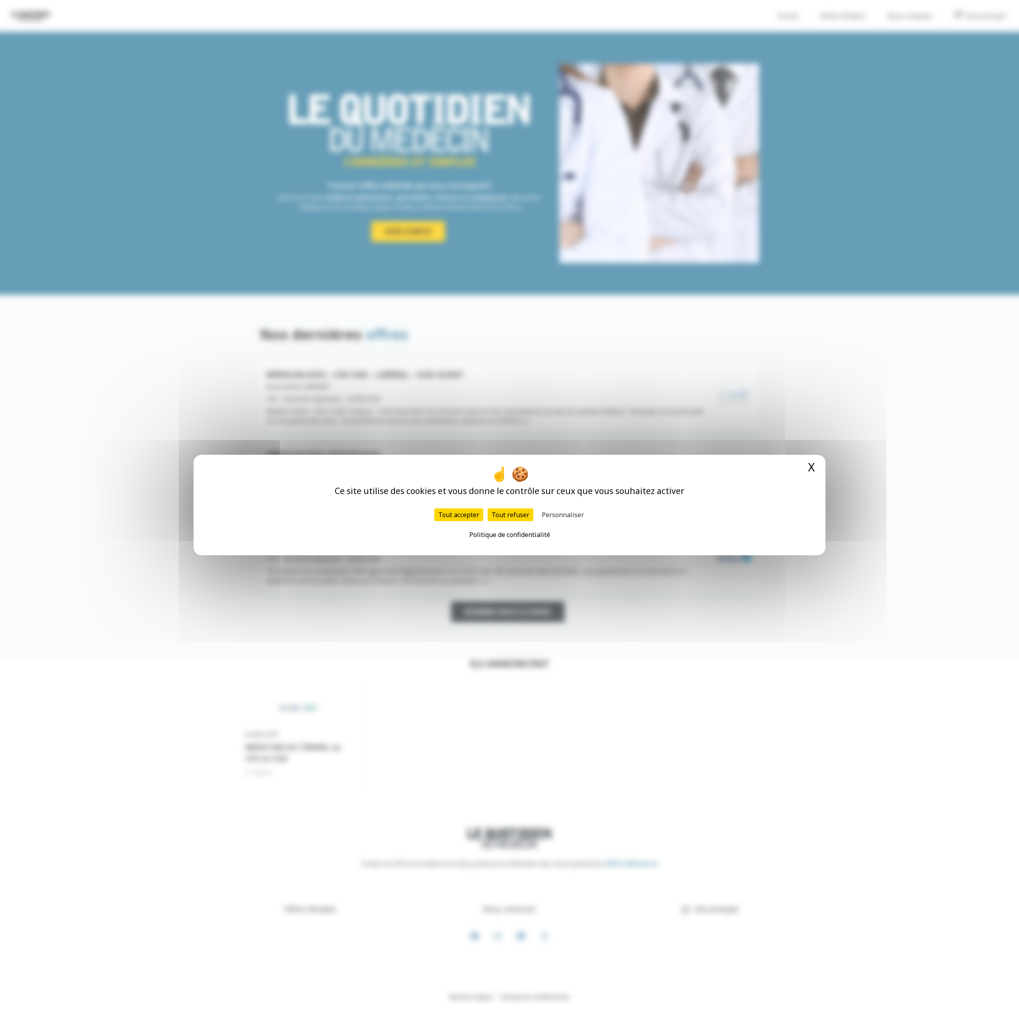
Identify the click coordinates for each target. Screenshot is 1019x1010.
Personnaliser (563, 514)
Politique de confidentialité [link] (509, 534)
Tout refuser (510, 514)
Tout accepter (458, 514)
